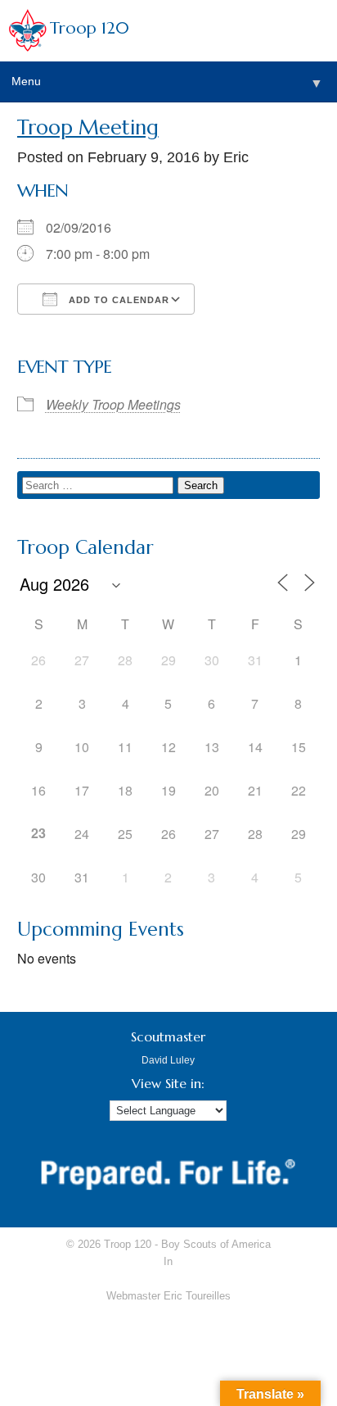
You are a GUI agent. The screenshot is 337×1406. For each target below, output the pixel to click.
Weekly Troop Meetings (113, 404)
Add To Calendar (117, 300)
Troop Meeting (88, 127)
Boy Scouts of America (216, 1244)
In (168, 1261)
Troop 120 (89, 28)
